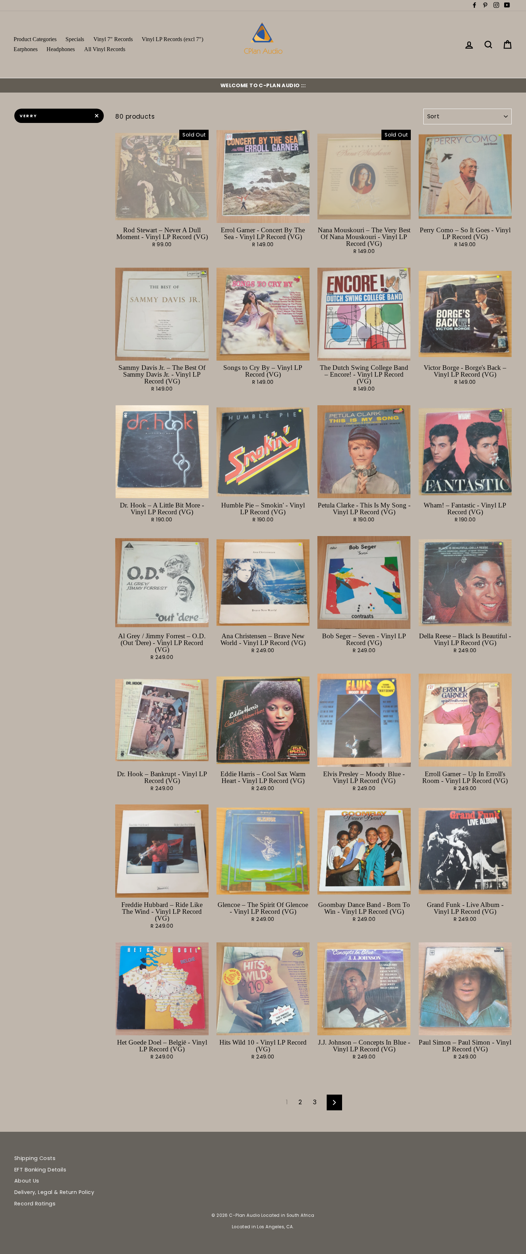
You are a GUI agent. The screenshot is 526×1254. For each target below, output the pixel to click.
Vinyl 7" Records (113, 39)
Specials (74, 39)
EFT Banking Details (40, 1169)
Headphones (61, 49)
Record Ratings (34, 1203)
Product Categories (35, 39)
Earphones (26, 49)
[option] (263, 85)
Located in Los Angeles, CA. (263, 1227)
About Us (26, 1180)
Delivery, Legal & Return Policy (54, 1192)
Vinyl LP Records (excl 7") (172, 39)
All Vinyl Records (104, 49)
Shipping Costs (34, 1158)
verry (28, 116)
